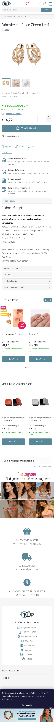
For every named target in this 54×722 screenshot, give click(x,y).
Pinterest (29, 659)
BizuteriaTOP (29, 645)
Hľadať (46, 10)
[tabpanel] (13, 334)
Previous (46, 300)
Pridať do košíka (28, 128)
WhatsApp (29, 641)
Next (50, 300)
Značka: (7, 153)
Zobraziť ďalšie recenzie (42, 466)
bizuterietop (29, 650)
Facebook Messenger (29, 637)
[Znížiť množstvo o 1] (49, 120)
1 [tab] (25, 367)
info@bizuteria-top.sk (29, 628)
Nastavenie (27, 705)
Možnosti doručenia (13, 114)
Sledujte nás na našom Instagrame (28, 479)
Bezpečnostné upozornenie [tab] (13, 287)
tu (11, 699)
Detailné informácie (8, 96)
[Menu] (50, 3)
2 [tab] (28, 367)
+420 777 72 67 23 (29, 632)
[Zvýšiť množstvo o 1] (49, 116)
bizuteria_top (29, 654)
